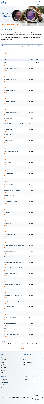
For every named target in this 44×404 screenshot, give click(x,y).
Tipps (2, 385)
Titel (5, 59)
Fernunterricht (26, 357)
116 (36, 343)
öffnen (6, 65)
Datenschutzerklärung (15, 397)
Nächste (38, 341)
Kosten (37, 59)
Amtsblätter (25, 379)
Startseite (2, 397)
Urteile (2, 372)
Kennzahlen (3, 367)
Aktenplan (3, 360)
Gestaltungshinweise (27, 362)
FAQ (24, 364)
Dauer (30, 59)
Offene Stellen (4, 369)
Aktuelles (3, 370)
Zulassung (25, 359)
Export (22, 348)
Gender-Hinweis (32, 397)
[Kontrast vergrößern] (42, 1)
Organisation (4, 359)
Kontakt (2, 362)
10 (27, 343)
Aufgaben (3, 357)
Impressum (28, 397)
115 (33, 343)
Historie (2, 364)
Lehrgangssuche (4, 382)
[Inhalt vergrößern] (39, 1)
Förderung (3, 384)
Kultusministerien (23, 397)
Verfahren (25, 360)
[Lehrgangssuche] (33, 1)
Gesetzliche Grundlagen (6, 365)
